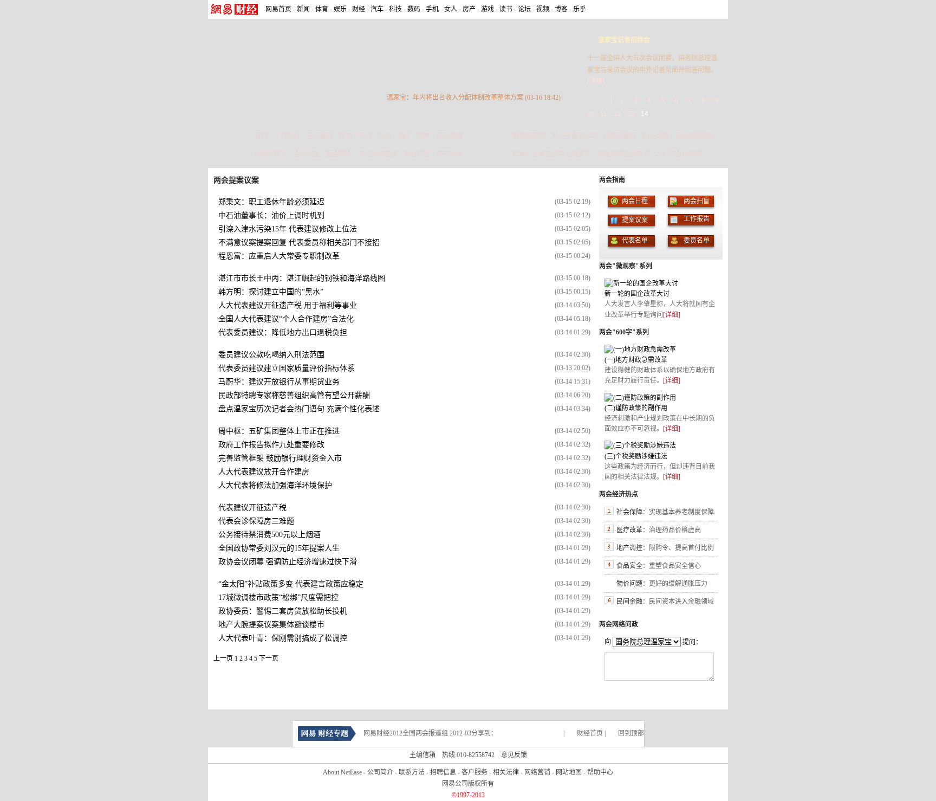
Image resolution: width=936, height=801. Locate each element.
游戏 (487, 9)
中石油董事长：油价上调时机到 (271, 215)
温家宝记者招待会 (624, 40)
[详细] (595, 81)
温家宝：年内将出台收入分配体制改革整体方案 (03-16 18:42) (474, 97)
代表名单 (635, 240)
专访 (365, 136)
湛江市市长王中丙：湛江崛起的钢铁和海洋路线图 (301, 278)
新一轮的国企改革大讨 (637, 294)
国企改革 (656, 136)
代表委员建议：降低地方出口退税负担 (282, 332)
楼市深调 (450, 154)
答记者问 (320, 136)
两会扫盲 (697, 201)
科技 (395, 9)
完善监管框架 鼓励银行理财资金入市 (280, 458)
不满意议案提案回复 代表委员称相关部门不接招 (299, 242)
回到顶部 (631, 733)
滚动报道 (450, 136)
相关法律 (506, 772)
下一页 (268, 658)
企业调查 (307, 154)
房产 (469, 9)
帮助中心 (600, 772)
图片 (404, 136)
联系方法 (412, 772)
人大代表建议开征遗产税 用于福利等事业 (287, 305)
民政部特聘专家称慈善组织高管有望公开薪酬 (294, 395)
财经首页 (590, 733)
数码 (413, 9)
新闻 (303, 9)
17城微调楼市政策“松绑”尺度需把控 (278, 597)
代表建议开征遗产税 (252, 507)
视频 (542, 9)
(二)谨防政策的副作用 (635, 408)
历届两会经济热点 (623, 154)
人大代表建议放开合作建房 (263, 472)
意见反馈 (514, 755)
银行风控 (417, 154)
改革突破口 (620, 136)
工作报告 (287, 136)
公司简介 (380, 772)
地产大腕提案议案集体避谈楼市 (271, 625)
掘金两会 (339, 154)
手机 (432, 9)
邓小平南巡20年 (574, 136)
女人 (450, 9)
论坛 (524, 9)
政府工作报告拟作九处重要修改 (271, 445)
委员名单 (697, 240)
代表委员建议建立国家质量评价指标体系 (286, 368)
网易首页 (278, 9)
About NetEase (342, 772)
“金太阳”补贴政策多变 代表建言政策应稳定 (290, 584)
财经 (358, 9)
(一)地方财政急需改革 (635, 360)
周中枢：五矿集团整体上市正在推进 (279, 431)
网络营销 (537, 772)
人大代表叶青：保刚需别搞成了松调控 (282, 638)
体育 (321, 9)
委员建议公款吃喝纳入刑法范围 (271, 355)
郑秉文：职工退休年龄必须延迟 (271, 202)
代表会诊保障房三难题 (256, 521)
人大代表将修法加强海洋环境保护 (275, 485)
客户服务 (474, 772)
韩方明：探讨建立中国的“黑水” (270, 292)
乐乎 (579, 9)
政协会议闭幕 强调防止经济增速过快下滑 (287, 562)
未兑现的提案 (378, 154)
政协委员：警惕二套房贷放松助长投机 (282, 611)
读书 (505, 9)
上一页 (223, 658)
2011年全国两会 (678, 154)
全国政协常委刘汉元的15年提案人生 (279, 548)
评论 (384, 136)
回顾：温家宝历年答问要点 (552, 154)
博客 (561, 9)
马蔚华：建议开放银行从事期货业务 (279, 382)
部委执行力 (271, 154)
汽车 (377, 9)
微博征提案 (529, 136)
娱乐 (340, 9)
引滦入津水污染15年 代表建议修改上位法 (287, 229)
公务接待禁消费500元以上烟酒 (269, 535)
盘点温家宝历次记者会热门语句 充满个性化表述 (299, 409)
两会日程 (635, 201)
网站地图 (569, 772)
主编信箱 (422, 755)
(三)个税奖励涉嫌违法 (635, 456)
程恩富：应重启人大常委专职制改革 (279, 256)
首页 (261, 136)
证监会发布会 (694, 136)
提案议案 (635, 220)
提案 (345, 136)
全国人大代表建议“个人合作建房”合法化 (286, 319)
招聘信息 (443, 772)
